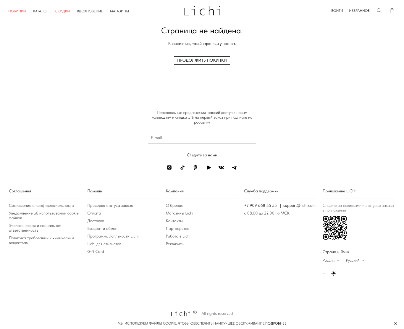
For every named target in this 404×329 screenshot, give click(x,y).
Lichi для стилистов (104, 244)
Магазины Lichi (179, 213)
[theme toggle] (330, 273)
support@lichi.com (299, 205)
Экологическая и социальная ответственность (35, 228)
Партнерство (177, 228)
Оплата (94, 213)
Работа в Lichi (178, 236)
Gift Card (95, 251)
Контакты (174, 221)
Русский (352, 260)
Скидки (62, 11)
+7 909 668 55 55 (260, 205)
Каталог (40, 11)
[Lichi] (202, 10)
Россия (328, 260)
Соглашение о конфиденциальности (41, 205)
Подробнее (275, 323)
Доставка (95, 221)
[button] (337, 11)
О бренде (174, 205)
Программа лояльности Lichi (112, 236)
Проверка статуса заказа (110, 205)
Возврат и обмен (102, 228)
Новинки (17, 11)
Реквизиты (175, 244)
